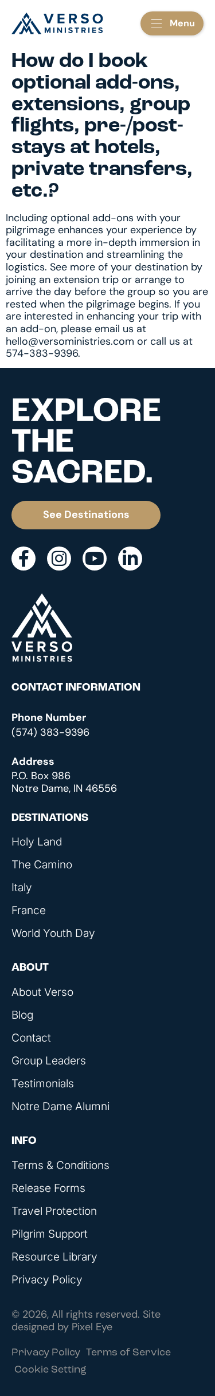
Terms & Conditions (60, 1165)
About (30, 968)
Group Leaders (48, 1061)
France (28, 910)
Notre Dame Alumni (60, 1106)
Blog (22, 1015)
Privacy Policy (47, 1280)
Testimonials (42, 1084)
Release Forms (48, 1188)
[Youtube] (95, 559)
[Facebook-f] (23, 559)
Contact (31, 1038)
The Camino (41, 865)
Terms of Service (128, 1353)
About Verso (42, 992)
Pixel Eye (92, 1327)
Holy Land (36, 842)
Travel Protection (54, 1211)
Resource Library (54, 1257)
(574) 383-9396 (50, 732)
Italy (21, 888)
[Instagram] (59, 559)
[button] (172, 23)
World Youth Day (53, 933)
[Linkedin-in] (130, 559)
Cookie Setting (50, 1370)
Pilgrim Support (49, 1234)
